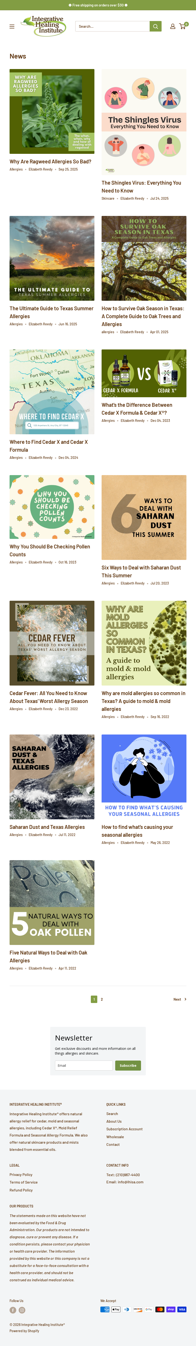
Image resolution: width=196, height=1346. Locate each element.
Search (112, 1113)
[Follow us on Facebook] (13, 1310)
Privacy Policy (21, 1174)
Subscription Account (124, 1128)
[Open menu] (12, 26)
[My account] (172, 26)
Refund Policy (21, 1190)
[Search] (156, 26)
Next (177, 999)
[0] (182, 26)
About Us (114, 1121)
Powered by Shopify (24, 1331)
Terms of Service (24, 1182)
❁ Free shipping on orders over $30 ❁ (98, 5)
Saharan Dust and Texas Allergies (47, 827)
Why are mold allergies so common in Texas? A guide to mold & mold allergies (143, 701)
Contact (113, 1144)
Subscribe (128, 1065)
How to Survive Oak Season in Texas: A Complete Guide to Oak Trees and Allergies (143, 316)
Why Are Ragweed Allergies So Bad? (50, 161)
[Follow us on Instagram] (22, 1310)
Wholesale (115, 1136)
